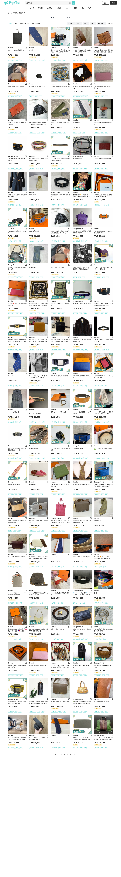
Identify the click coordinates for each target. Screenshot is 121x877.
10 (73, 754)
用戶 (68, 17)
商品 (52, 17)
